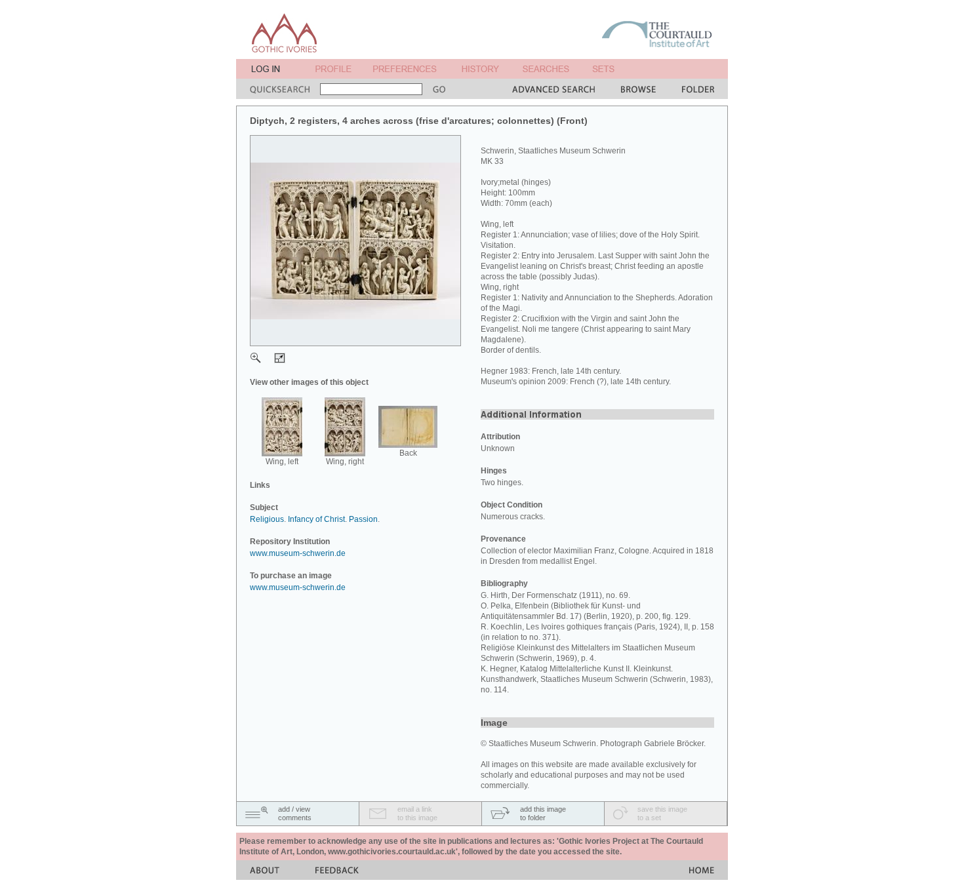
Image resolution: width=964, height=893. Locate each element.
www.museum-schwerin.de (298, 553)
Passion (363, 519)
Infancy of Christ (316, 519)
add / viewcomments (294, 813)
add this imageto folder (543, 813)
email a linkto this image (417, 813)
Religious (267, 519)
